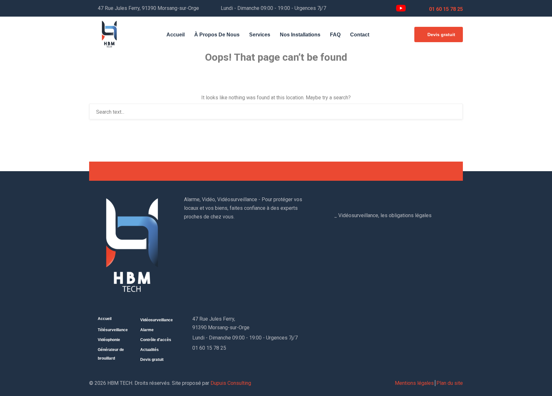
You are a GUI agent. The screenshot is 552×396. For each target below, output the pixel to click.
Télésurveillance (113, 330)
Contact (359, 34)
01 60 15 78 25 (446, 9)
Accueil (175, 34)
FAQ (335, 34)
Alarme (147, 330)
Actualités (149, 349)
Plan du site (449, 383)
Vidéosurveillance (156, 320)
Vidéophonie (109, 340)
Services (259, 34)
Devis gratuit (441, 34)
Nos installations (300, 34)
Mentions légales (414, 383)
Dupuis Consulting (231, 383)
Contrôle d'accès (155, 340)
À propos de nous (217, 34)
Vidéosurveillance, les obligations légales (385, 215)
